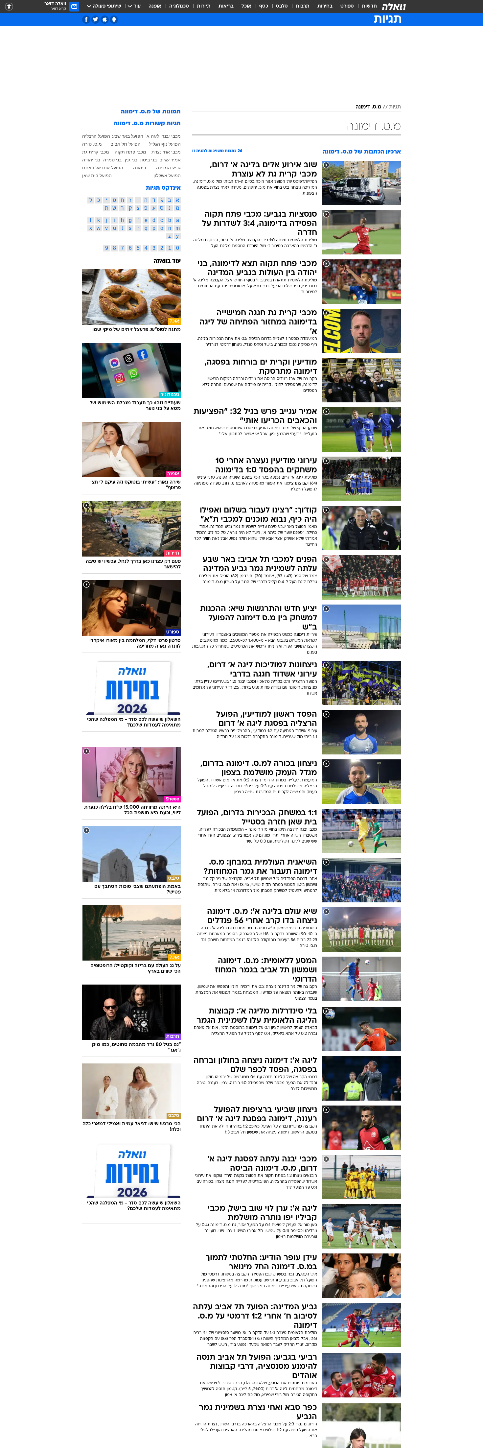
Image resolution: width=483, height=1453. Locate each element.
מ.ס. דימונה (368, 107)
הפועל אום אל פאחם (102, 167)
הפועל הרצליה (96, 136)
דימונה (139, 167)
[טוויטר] (95, 19)
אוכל (246, 6)
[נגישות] (9, 7)
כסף (263, 6)
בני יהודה (91, 159)
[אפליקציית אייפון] (105, 19)
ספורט (347, 6)
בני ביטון (148, 159)
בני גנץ (131, 159)
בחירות (325, 6)
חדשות (369, 6)
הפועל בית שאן (97, 175)
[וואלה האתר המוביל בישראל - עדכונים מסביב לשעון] (394, 6)
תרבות (303, 6)
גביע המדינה (168, 167)
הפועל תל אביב (126, 144)
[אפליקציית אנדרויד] (114, 19)
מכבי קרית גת (95, 152)
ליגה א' (152, 136)
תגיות (395, 107)
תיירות (204, 6)
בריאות (226, 6)
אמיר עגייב (170, 159)
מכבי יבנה (171, 136)
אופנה (155, 6)
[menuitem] (365, 6)
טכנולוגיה (179, 6)
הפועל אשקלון (167, 175)
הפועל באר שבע (127, 136)
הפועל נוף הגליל (165, 144)
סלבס (282, 6)
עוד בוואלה (167, 261)
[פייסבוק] (86, 19)
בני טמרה (112, 159)
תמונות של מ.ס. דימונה (151, 112)
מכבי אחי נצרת (166, 152)
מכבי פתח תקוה (130, 152)
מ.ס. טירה (92, 144)
